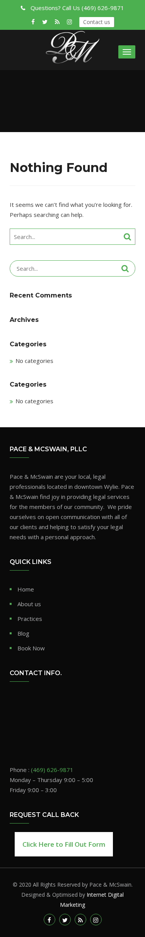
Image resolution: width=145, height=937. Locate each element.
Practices (29, 618)
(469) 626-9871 (77, 8)
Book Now (31, 648)
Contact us (96, 22)
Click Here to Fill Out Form (63, 844)
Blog (23, 633)
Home (25, 589)
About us (29, 604)
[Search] (127, 237)
